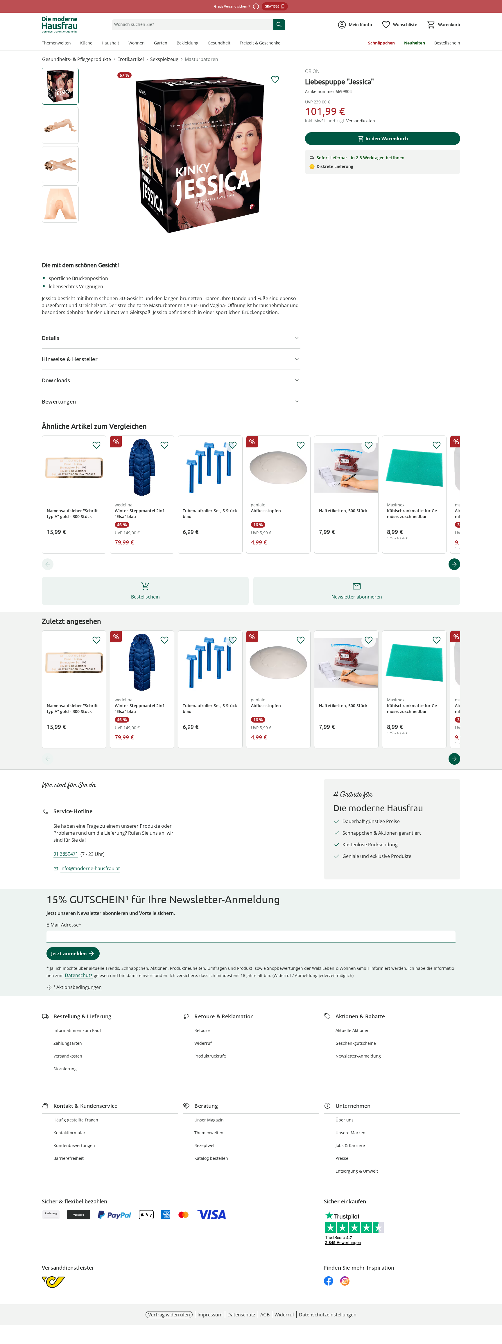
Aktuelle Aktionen (353, 1030)
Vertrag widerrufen (169, 1314)
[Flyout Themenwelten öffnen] (73, 43)
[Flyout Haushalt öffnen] (121, 43)
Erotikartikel (130, 59)
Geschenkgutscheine (356, 1043)
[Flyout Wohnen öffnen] (147, 43)
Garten (160, 43)
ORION (312, 71)
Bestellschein (447, 43)
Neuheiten (414, 43)
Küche (86, 43)
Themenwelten (56, 43)
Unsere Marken (350, 1132)
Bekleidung (187, 43)
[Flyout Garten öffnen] (169, 43)
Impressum (210, 1314)
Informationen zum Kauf (77, 1030)
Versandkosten (67, 1056)
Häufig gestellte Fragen (75, 1120)
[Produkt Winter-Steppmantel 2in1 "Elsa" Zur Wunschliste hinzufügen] (164, 445)
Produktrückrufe (210, 1056)
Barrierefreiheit (68, 1158)
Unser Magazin (209, 1120)
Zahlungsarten (67, 1043)
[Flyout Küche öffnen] (94, 43)
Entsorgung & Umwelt (357, 1171)
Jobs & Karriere (350, 1145)
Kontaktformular (69, 1132)
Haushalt (110, 43)
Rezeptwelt (205, 1145)
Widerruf (203, 1043)
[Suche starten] (279, 24)
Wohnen (136, 43)
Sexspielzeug (164, 59)
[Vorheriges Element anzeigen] (47, 564)
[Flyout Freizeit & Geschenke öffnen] (282, 43)
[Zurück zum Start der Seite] (495, 1302)
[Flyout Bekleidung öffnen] (200, 43)
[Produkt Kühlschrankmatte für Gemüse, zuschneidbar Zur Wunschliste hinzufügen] (436, 445)
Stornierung (65, 1068)
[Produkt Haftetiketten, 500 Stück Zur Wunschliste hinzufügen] (368, 445)
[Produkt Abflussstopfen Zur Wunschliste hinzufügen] (300, 445)
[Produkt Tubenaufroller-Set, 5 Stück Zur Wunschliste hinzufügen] (232, 445)
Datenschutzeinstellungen (327, 1314)
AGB (265, 1314)
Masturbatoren (201, 59)
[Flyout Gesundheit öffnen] (232, 43)
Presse (342, 1158)
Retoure (202, 1030)
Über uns (345, 1120)
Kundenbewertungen (74, 1145)
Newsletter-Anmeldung (358, 1056)
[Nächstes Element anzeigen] (454, 564)
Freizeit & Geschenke (260, 43)
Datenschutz (79, 975)
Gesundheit (219, 43)
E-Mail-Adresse (62, 925)
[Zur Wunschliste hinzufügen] (275, 79)
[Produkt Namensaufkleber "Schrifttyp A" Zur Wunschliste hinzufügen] (96, 445)
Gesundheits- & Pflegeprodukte (76, 59)
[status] (191, 24)
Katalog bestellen (211, 1158)
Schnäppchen (381, 43)
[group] (200, 155)
